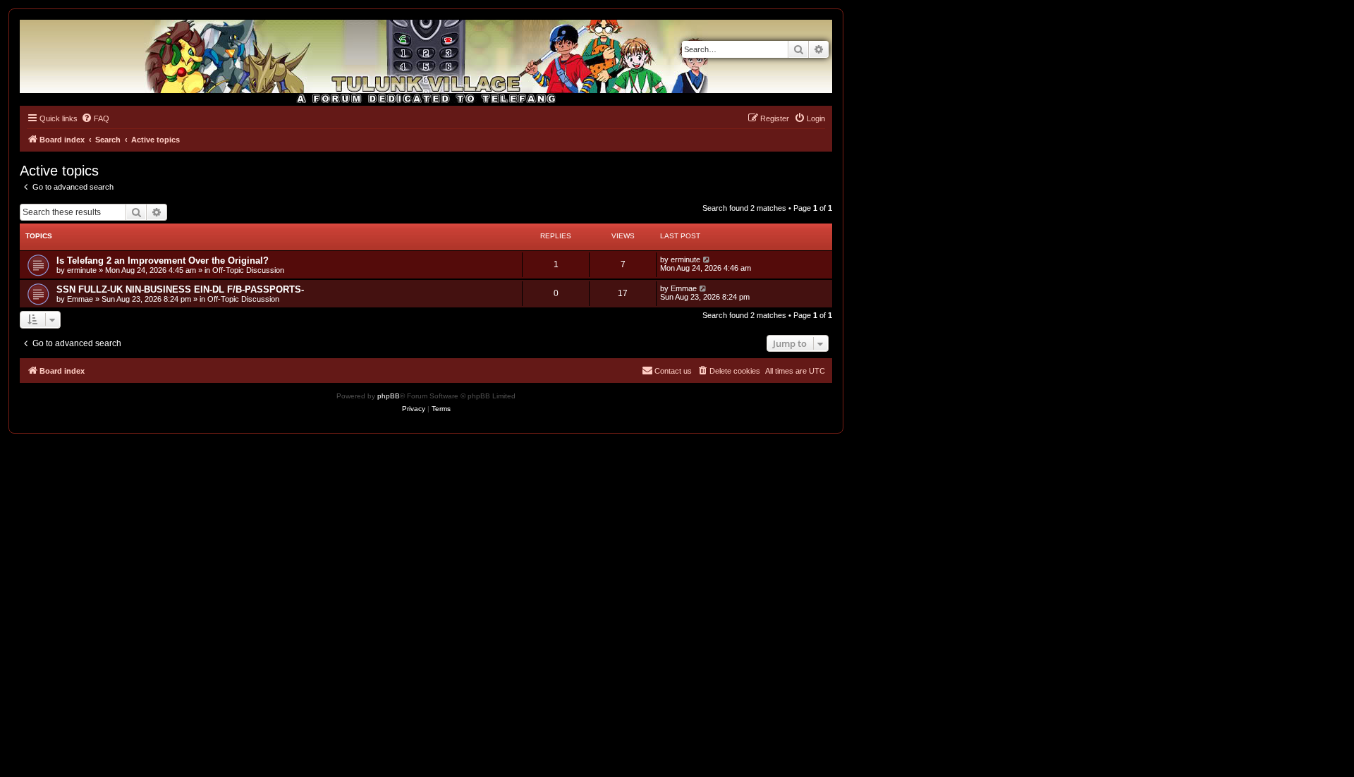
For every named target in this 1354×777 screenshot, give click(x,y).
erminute (82, 270)
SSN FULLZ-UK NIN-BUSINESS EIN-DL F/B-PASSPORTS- (180, 289)
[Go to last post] (707, 259)
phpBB (388, 396)
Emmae (80, 299)
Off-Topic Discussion (248, 270)
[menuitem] (95, 118)
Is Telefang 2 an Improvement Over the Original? (162, 260)
